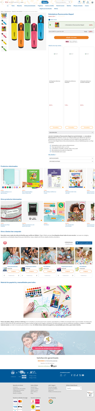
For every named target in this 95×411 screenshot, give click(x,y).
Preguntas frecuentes (18, 390)
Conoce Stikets (35, 388)
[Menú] (93, 392)
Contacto (15, 387)
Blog (32, 393)
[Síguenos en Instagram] (74, 375)
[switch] (90, 395)
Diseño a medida (17, 393)
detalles (22, 2)
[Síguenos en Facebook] (71, 375)
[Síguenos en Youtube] (82, 375)
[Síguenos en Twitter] (80, 375)
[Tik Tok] (77, 375)
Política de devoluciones (54, 391)
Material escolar (7, 11)
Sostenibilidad (17, 391)
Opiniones (51, 390)
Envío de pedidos (52, 388)
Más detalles (51, 154)
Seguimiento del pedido (19, 388)
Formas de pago (52, 387)
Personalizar (56, 127)
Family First (34, 387)
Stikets (2, 11)
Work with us (34, 391)
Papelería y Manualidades (17, 11)
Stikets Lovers (34, 390)
